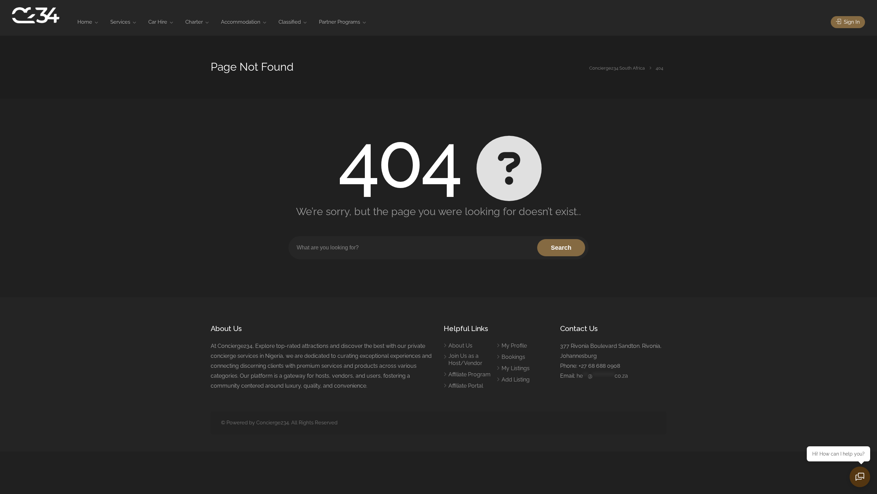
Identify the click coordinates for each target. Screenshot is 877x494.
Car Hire (157, 22)
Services (120, 22)
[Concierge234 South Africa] (35, 15)
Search (561, 247)
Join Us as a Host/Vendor (465, 359)
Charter (194, 22)
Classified (290, 22)
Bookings (513, 357)
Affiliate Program (469, 374)
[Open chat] (860, 477)
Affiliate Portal (465, 386)
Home (84, 22)
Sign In (851, 22)
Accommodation (240, 22)
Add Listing (516, 379)
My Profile (514, 345)
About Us (460, 345)
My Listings (516, 368)
